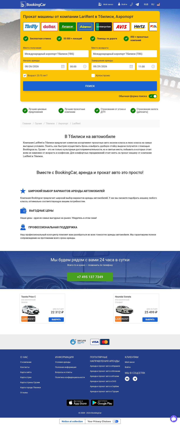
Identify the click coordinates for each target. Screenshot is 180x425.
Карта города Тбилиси (30, 387)
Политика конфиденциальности (70, 377)
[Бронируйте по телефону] (131, 4)
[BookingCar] (33, 4)
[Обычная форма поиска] (152, 96)
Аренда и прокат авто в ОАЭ (103, 381)
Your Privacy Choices (99, 421)
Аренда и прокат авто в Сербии (104, 386)
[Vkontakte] (127, 379)
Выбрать (56, 319)
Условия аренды (62, 362)
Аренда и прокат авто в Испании (105, 371)
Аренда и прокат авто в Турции (104, 391)
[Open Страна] (158, 4)
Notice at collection (72, 421)
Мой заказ (108, 4)
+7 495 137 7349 (90, 277)
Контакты (25, 367)
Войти (124, 4)
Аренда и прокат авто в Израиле (105, 366)
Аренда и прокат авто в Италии (104, 376)
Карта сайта (26, 372)
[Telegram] (135, 379)
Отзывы (24, 392)
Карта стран (26, 377)
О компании (25, 362)
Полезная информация (65, 367)
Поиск (90, 86)
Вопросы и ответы (63, 372)
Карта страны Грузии (30, 382)
